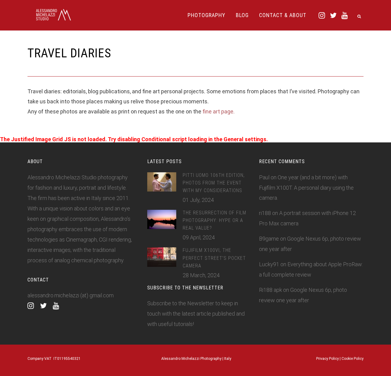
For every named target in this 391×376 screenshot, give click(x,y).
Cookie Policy (353, 358)
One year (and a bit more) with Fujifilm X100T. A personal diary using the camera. (306, 187)
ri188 (265, 213)
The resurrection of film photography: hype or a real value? (214, 220)
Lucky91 (269, 264)
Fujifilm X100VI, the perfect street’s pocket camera (214, 257)
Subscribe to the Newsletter (180, 303)
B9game (269, 238)
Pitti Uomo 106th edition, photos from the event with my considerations (214, 182)
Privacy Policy (327, 358)
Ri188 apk (270, 290)
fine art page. (218, 111)
